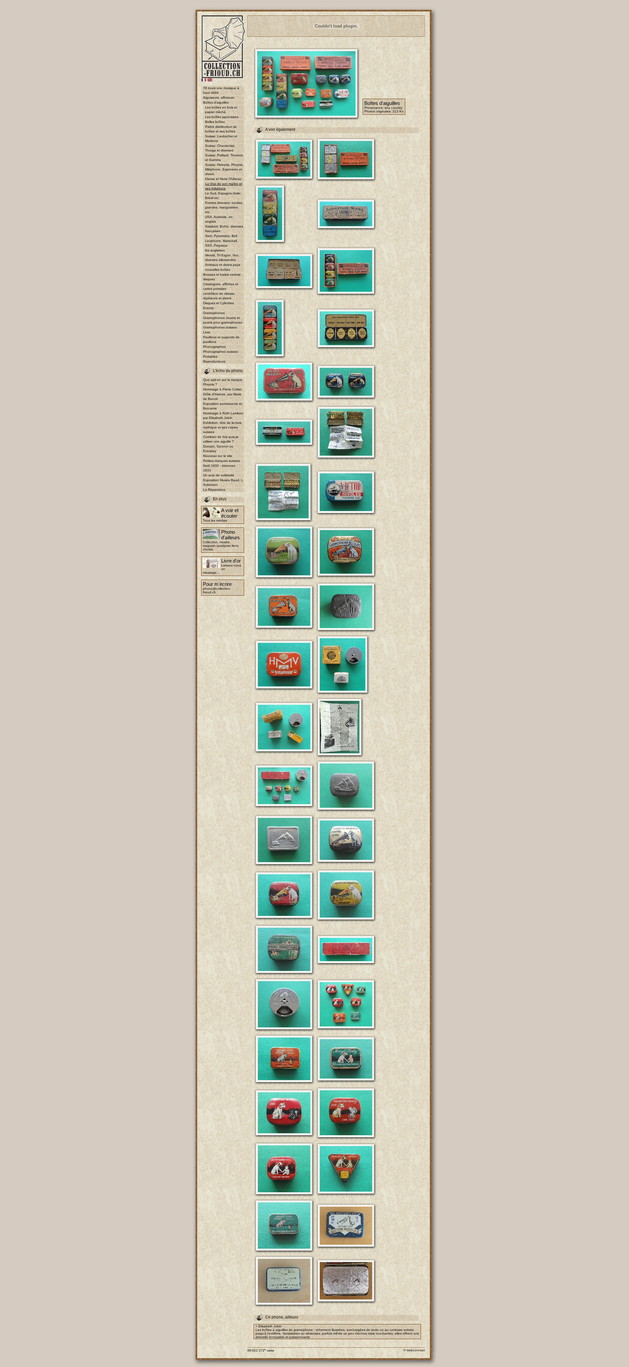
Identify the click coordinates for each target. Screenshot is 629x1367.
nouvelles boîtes (217, 269)
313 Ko (398, 111)
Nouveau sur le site (217, 456)
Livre (206, 332)
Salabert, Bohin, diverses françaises (224, 229)
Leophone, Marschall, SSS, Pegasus (221, 243)
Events (208, 308)
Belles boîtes (215, 122)
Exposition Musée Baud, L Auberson (223, 482)
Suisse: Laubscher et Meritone (221, 138)
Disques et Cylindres (218, 303)
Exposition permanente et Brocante (222, 406)
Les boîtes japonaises (221, 117)
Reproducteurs (214, 361)
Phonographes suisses (220, 351)
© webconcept (414, 1350)
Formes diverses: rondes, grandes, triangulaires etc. (224, 207)
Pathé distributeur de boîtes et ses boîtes (221, 129)
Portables (210, 356)
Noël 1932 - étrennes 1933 (219, 468)
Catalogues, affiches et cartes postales (220, 286)
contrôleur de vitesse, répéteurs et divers (219, 296)
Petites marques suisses (221, 461)
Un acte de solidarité (218, 475)
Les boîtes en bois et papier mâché (221, 110)
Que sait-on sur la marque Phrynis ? (222, 382)
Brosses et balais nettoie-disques (222, 277)
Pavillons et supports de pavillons (221, 339)
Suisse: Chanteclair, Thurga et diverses (220, 148)
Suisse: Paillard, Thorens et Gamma (224, 157)
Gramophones (214, 313)
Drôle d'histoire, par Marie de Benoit (222, 396)
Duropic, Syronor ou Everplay (218, 449)
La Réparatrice (214, 489)
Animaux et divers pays (222, 265)
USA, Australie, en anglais (219, 219)
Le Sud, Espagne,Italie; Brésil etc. (223, 195)
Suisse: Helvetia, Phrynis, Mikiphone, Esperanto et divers (224, 169)
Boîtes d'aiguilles (216, 102)
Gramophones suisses (220, 327)
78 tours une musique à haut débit (221, 90)
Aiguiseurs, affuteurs (218, 97)
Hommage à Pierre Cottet (222, 389)
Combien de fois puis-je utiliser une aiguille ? (220, 439)
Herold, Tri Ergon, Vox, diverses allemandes (222, 257)
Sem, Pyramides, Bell (221, 236)
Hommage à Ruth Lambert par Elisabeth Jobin (223, 415)
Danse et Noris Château (223, 179)
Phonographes (214, 346)
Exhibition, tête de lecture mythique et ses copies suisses (222, 427)
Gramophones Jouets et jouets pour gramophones (222, 320)
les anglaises (215, 250)
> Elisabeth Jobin (269, 1326)
